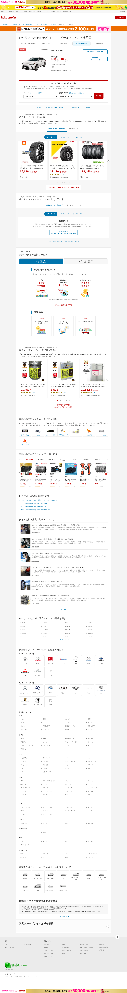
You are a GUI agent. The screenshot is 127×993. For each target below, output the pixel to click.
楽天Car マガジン (48, 953)
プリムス (90, 765)
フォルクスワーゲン (71, 742)
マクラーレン (69, 791)
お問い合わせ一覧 (20, 976)
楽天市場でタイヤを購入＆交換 (87, 261)
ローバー (90, 784)
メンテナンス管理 (48, 950)
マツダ (22, 722)
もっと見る (62, 609)
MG (66, 795)
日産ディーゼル (70, 726)
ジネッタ (45, 788)
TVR (21, 781)
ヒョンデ (23, 841)
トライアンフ (47, 795)
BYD (21, 854)
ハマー (22, 772)
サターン (68, 758)
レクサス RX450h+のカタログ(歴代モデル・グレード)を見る (38, 500)
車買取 (46, 43)
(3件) (101, 486)
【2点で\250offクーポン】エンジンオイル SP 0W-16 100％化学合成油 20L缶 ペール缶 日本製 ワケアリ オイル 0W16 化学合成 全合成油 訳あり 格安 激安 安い (93, 385)
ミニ (89, 745)
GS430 (90, 630)
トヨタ (22, 719)
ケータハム (68, 788)
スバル (67, 722)
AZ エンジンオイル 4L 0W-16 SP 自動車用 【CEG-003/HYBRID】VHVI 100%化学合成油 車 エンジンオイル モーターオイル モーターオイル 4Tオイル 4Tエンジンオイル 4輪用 (63, 385)
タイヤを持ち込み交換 (42, 261)
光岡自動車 (46, 726)
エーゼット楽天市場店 (29, 395)
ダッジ (67, 768)
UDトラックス (47, 729)
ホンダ (67, 719)
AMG (22, 738)
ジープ (45, 768)
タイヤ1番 (24, 177)
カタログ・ (28, 43)
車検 (63, 43)
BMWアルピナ (69, 738)
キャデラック (24, 758)
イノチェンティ (48, 814)
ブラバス (68, 745)
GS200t (67, 626)
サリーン (68, 765)
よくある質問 (27, 944)
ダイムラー (91, 781)
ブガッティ (91, 823)
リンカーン (23, 765)
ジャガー (68, 781)
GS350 (67, 630)
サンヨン (90, 841)
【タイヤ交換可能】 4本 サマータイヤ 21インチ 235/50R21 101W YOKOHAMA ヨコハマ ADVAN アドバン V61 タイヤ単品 (92, 167)
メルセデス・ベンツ (26, 745)
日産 (44, 719)
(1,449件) (58, 486)
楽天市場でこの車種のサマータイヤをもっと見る (63, 187)
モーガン (23, 791)
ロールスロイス (25, 788)
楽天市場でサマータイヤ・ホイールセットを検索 (63, 241)
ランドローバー (48, 784)
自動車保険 (83, 953)
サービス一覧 (8, 976)
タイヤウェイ (85, 177)
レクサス (68, 729)
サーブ (22, 832)
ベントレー (23, 784)
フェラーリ (91, 807)
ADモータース (24, 845)
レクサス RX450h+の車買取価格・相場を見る (33, 503)
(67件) (87, 486)
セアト (45, 857)
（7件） (64, 392)
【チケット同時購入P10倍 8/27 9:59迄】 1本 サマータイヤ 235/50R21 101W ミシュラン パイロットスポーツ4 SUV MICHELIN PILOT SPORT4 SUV (32, 167)
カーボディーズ (92, 788)
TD (66, 854)
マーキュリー (92, 761)
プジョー (45, 823)
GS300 (22, 630)
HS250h (90, 633)
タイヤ (39, 107)
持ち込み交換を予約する (63, 305)
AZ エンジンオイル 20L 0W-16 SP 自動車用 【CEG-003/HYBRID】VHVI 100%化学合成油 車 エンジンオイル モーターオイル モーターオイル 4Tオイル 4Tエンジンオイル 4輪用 (33, 385)
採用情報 (101, 950)
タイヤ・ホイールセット (55, 107)
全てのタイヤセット (74, 205)
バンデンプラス (48, 791)
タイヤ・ (81, 43)
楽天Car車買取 (84, 944)
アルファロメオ (25, 807)
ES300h (45, 623)
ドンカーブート (92, 854)
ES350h (90, 623)
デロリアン (46, 765)
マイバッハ (46, 745)
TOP (6, 944)
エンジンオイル (74, 107)
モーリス (23, 795)
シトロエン (23, 823)
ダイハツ (23, 726)
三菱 (89, 719)
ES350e (67, 623)
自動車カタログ (66, 953)
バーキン (23, 857)
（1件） (62, 174)
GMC (89, 768)
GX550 (67, 633)
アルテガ (23, 749)
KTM (66, 857)
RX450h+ (53, 24)
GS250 (90, 626)
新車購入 (64, 944)
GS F (44, 626)
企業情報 (101, 944)
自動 (99, 43)
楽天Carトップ (7, 24)
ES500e (22, 626)
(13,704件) (28, 486)
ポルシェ (90, 742)
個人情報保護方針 (103, 947)
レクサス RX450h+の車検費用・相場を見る (32, 506)
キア (66, 841)
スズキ (90, 722)
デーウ (45, 841)
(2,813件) (73, 486)
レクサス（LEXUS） (42, 24)
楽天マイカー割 (48, 956)
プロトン (45, 854)
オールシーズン (78, 137)
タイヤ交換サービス (85, 950)
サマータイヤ (51, 137)
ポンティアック (70, 761)
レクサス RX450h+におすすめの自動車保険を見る (34, 510)
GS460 (45, 633)
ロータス (68, 784)
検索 (100, 96)
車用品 (88, 107)
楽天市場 (122, 11)
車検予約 (46, 947)
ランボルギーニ (70, 811)
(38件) (42, 486)
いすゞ (45, 722)
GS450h (23, 633)
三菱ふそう (23, 729)
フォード (45, 761)
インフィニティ (48, 772)
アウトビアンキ (48, 807)
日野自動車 (91, 726)
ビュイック (23, 761)
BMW (44, 738)
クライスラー (47, 758)
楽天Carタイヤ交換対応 (57, 128)
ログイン (121, 18)
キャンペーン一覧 (9, 947)
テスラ (22, 768)
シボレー (90, 758)
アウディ (23, 742)
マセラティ (23, 811)
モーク (22, 798)
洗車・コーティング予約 (86, 947)
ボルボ (45, 832)
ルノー (67, 823)
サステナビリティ (33, 976)
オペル (45, 742)
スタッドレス (65, 137)
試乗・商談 (47, 944)
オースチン (91, 791)
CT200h (22, 623)
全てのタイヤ (74, 128)
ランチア (45, 811)
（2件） (33, 392)
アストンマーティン (49, 781)
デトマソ (90, 811)
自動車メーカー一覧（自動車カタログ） (24, 24)
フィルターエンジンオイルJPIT (91, 395)
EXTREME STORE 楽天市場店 (60, 177)
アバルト (23, 814)
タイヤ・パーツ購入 (67, 950)
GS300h (45, 630)
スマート (90, 738)
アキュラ (90, 729)
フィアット (68, 807)
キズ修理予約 (65, 947)
